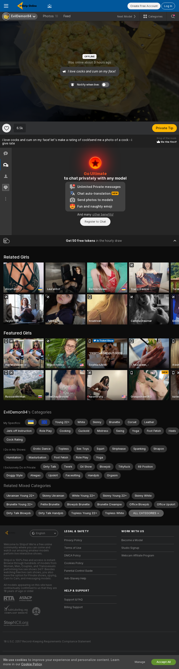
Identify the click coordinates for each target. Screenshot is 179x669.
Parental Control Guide (78, 570)
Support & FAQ (73, 599)
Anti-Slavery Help (75, 578)
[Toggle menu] (6, 6)
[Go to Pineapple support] (36, 611)
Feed (67, 16)
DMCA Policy (72, 555)
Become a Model (132, 540)
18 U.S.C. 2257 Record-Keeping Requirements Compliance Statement (47, 641)
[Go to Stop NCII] (16, 623)
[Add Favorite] (6, 128)
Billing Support (73, 607)
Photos (50, 16)
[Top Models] (49, 6)
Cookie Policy (31, 664)
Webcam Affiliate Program (137, 555)
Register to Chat (95, 221)
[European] (44, 422)
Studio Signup (130, 547)
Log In (168, 6)
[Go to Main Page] (28, 6)
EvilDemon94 (15, 412)
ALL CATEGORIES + (146, 513)
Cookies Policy (73, 563)
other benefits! (103, 214)
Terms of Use (72, 547)
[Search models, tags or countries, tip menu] (173, 16)
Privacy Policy (73, 540)
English (40, 533)
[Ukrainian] (31, 422)
